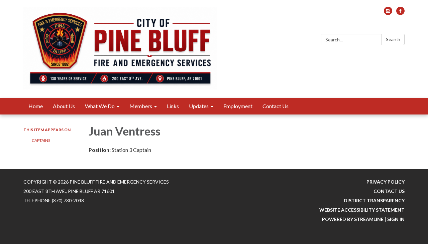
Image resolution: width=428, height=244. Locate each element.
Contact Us (389, 191)
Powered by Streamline (353, 219)
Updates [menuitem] (199, 106)
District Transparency (374, 200)
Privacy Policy (385, 182)
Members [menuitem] (140, 106)
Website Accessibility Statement (362, 210)
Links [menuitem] (173, 106)
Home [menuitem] (35, 106)
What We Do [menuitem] (100, 106)
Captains (41, 140)
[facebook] (400, 13)
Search (393, 39)
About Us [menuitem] (64, 106)
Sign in (396, 219)
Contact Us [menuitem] (275, 106)
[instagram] (388, 13)
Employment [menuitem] (237, 106)
